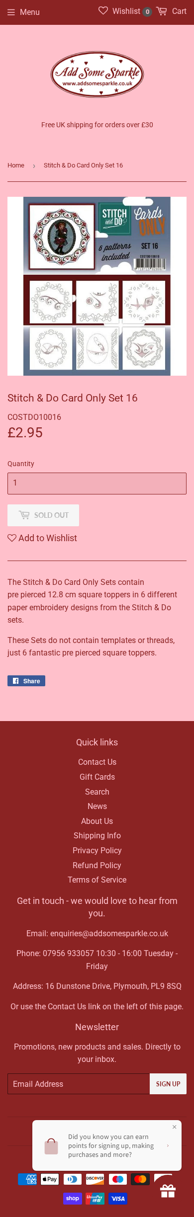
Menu (30, 12)
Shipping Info (97, 835)
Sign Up (168, 1084)
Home (15, 165)
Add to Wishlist (46, 538)
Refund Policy (97, 865)
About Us (97, 821)
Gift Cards (97, 777)
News (97, 806)
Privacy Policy (97, 850)
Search (97, 792)
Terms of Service (97, 880)
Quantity (20, 464)
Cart (178, 11)
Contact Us (97, 762)
